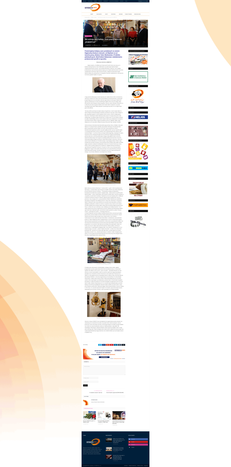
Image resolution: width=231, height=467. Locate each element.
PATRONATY (106, 1)
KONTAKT (121, 1)
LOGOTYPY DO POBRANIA (113, 1)
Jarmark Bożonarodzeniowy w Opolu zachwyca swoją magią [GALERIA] (118, 422)
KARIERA (95, 1)
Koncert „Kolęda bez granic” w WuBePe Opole (89, 421)
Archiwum (126, 465)
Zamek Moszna (137, 14)
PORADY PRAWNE (128, 14)
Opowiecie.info (88, 45)
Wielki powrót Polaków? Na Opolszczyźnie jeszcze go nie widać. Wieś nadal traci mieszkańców (119, 440)
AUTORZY (100, 1)
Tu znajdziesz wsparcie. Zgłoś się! (95, 392)
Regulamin (146, 465)
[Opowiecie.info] (92, 7)
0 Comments (105, 45)
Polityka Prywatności (132, 465)
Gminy (91, 14)
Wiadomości (99, 14)
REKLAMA (84, 1)
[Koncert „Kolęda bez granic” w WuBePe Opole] (89, 415)
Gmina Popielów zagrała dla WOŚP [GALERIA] (115, 392)
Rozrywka (113, 14)
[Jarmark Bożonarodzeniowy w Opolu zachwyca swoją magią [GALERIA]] (118, 415)
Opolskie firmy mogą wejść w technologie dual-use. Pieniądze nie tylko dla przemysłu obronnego (119, 457)
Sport (106, 14)
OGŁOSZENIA (90, 1)
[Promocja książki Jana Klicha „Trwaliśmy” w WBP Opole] (104, 415)
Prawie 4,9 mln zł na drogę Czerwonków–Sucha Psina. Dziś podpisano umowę (118, 449)
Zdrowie (121, 14)
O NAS (126, 1)
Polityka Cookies (140, 465)
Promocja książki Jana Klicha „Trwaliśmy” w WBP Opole (103, 421)
